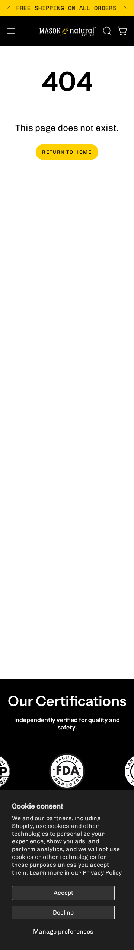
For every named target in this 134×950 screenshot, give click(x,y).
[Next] (125, 8)
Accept (63, 892)
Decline (63, 912)
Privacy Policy (102, 872)
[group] (67, 8)
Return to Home (67, 152)
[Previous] (9, 8)
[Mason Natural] (67, 31)
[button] (106, 31)
